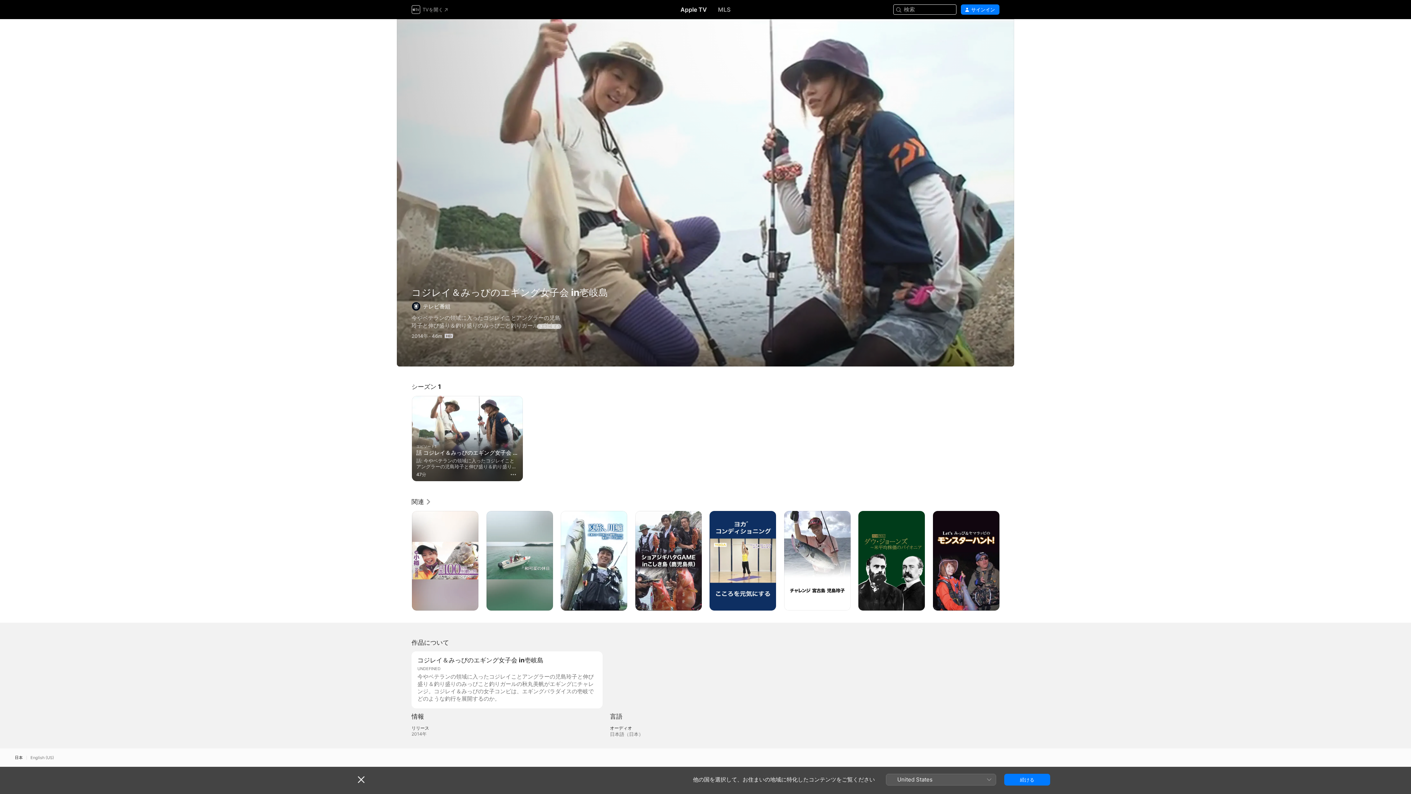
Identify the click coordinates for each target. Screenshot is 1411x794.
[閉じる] (361, 779)
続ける (1027, 780)
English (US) (42, 758)
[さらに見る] (513, 474)
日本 (19, 758)
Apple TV (694, 9)
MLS (724, 9)
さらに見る (549, 326)
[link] (421, 502)
